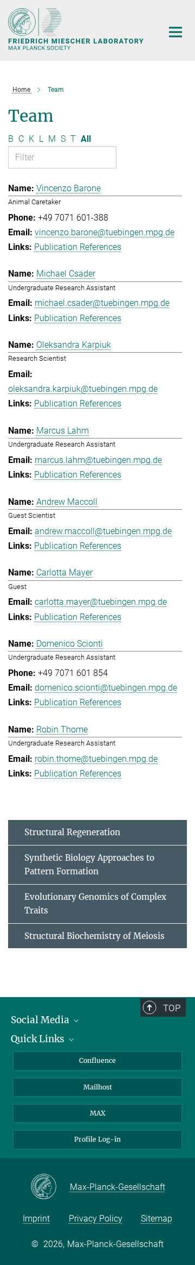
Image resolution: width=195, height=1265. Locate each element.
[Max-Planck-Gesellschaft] (50, 1187)
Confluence (97, 1060)
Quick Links (39, 1039)
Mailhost (97, 1087)
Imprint (36, 1218)
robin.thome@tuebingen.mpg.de (96, 759)
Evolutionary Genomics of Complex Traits (95, 904)
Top (171, 1008)
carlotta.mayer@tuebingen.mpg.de (101, 602)
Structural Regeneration (72, 832)
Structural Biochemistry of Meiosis (94, 936)
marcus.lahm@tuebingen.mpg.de (98, 460)
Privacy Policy (95, 1218)
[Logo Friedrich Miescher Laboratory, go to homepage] (77, 29)
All (86, 139)
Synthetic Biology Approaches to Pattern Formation (89, 865)
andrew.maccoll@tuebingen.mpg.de (103, 531)
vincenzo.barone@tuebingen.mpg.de (104, 232)
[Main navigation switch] (175, 32)
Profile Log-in (97, 1139)
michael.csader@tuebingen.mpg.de (102, 303)
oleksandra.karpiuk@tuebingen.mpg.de (83, 389)
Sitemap (156, 1218)
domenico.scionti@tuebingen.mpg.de (106, 687)
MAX (98, 1113)
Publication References (77, 247)
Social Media (41, 1019)
